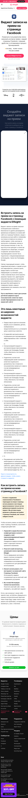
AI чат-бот (3, 708)
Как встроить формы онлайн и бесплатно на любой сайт (6, 771)
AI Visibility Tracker (19, 733)
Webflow (16, 688)
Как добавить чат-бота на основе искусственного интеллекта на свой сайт (7, 781)
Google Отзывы (5, 684)
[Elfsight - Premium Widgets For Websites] (14, 5)
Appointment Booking (7, 8)
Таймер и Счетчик (5, 688)
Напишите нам (4, 721)
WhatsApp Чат (4, 693)
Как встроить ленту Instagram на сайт (6, 775)
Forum (2, 738)
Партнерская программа (7, 729)
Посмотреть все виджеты (7, 711)
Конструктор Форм (6, 706)
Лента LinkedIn (4, 691)
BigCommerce (17, 706)
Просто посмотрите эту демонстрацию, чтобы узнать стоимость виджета (10, 476)
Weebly (16, 703)
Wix (15, 686)
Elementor (16, 693)
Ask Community (18, 724)
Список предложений (19, 738)
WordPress (16, 691)
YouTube (3, 748)
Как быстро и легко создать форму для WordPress (6, 765)
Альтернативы (18, 746)
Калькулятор (4, 701)
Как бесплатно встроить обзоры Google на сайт (7, 760)
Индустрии (17, 748)
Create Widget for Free (14, 55)
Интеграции (17, 743)
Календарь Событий (6, 698)
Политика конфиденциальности (20, 795)
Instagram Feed (5, 686)
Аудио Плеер (4, 703)
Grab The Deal (9, 794)
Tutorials (16, 741)
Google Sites (17, 701)
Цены (2, 726)
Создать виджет (22, 8)
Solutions (16, 736)
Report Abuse (17, 726)
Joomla (16, 708)
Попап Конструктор (6, 696)
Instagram (3, 743)
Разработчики (4, 731)
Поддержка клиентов (19, 721)
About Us (3, 724)
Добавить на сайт (14, 667)
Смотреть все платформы (20, 711)
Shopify (16, 696)
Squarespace (17, 684)
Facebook (3, 741)
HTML (15, 698)
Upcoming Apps (18, 751)
